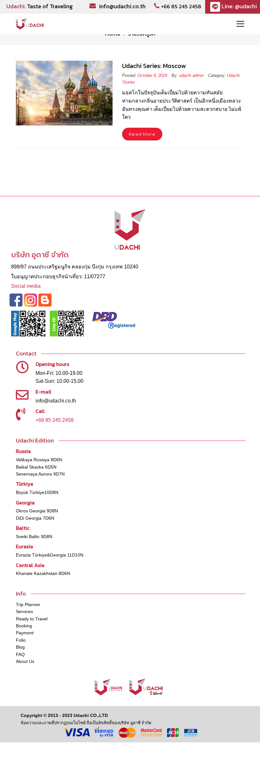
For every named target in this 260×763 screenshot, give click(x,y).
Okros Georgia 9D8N (37, 510)
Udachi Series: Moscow (154, 66)
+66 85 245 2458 (181, 6)
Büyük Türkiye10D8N (37, 492)
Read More (142, 134)
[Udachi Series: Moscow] (64, 93)
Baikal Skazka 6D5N (36, 466)
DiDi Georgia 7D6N (35, 518)
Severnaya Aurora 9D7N (40, 473)
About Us (25, 661)
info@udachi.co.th (122, 6)
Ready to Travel (32, 618)
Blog (20, 647)
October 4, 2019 (153, 75)
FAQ (20, 654)
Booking (24, 625)
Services (24, 611)
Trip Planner (28, 604)
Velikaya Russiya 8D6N (39, 459)
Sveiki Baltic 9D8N (34, 536)
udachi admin (191, 75)
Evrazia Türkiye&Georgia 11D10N (49, 554)
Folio (21, 640)
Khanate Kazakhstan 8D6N (43, 573)
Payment (25, 632)
